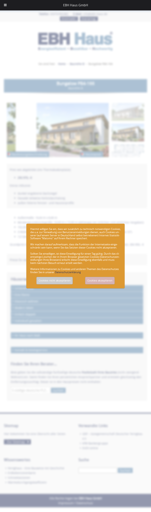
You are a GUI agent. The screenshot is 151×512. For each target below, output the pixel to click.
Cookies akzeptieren (99, 280)
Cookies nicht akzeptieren (55, 280)
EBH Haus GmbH (75, 5)
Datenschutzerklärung (68, 272)
